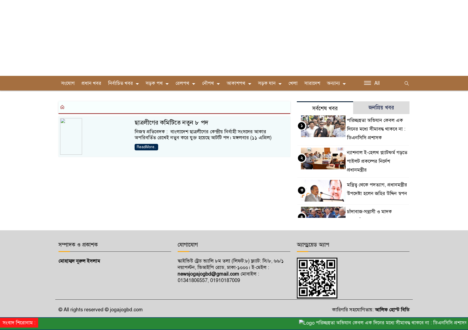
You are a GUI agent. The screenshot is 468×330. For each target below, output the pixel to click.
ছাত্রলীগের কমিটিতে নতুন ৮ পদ (171, 123)
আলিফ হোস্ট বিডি (392, 310)
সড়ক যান (267, 83)
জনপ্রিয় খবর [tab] (381, 107)
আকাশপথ (236, 83)
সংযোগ (68, 83)
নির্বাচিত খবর (120, 83)
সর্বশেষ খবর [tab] (325, 108)
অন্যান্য (333, 83)
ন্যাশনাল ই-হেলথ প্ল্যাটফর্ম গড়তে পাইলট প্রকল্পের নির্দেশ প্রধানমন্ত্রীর (377, 161)
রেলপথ (182, 83)
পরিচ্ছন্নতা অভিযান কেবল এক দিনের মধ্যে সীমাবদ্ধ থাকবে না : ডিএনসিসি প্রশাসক (376, 129)
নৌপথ (208, 83)
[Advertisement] (162, 38)
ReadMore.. (146, 147)
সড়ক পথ (154, 83)
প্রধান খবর (91, 83)
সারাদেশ (312, 83)
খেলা (293, 83)
